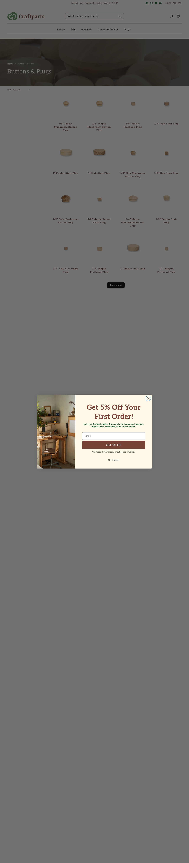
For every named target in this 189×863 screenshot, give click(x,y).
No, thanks (113, 460)
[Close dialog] (148, 398)
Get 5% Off (113, 445)
